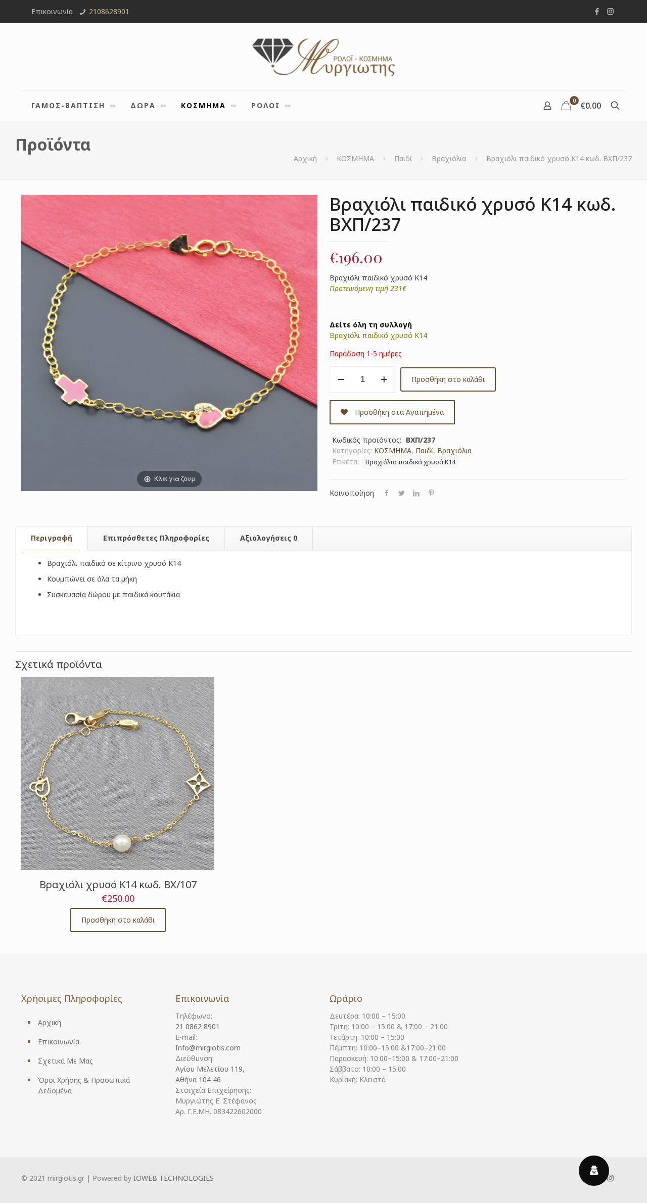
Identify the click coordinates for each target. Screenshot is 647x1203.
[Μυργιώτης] (323, 56)
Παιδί (403, 158)
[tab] (52, 538)
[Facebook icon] (596, 11)
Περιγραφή (51, 538)
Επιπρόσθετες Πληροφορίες (156, 538)
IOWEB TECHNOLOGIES (173, 1178)
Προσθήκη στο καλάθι (448, 379)
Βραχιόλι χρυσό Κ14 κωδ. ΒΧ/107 (118, 884)
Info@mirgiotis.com (208, 1047)
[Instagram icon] (610, 11)
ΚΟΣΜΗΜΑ (355, 158)
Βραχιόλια (449, 158)
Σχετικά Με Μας (65, 1061)
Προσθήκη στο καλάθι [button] (118, 920)
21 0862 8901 (197, 1026)
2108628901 (109, 11)
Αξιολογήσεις (268, 538)
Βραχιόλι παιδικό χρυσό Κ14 (378, 335)
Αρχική (305, 158)
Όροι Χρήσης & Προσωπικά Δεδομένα (84, 1085)
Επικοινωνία (58, 1041)
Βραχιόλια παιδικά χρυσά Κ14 (410, 462)
